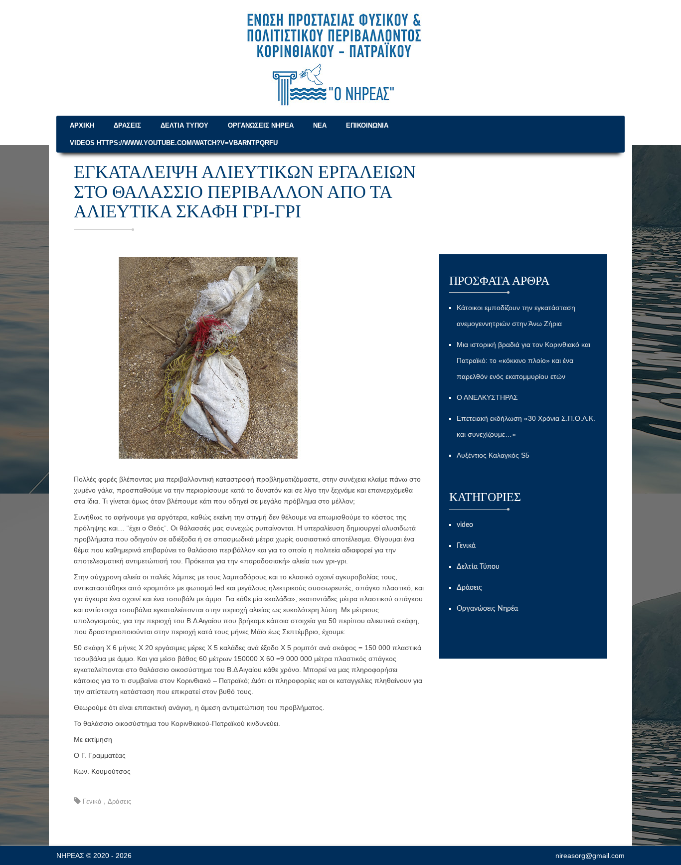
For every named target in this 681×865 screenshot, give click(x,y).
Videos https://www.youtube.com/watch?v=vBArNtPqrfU (174, 143)
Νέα (320, 125)
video (465, 524)
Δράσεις (127, 125)
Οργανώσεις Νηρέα (261, 125)
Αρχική (82, 125)
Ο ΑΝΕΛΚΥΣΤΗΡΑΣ (487, 397)
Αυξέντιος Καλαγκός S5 (493, 455)
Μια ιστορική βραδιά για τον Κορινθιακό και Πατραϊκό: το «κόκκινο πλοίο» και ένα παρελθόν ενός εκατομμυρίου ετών (523, 360)
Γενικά (92, 801)
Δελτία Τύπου (184, 125)
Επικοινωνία (367, 125)
